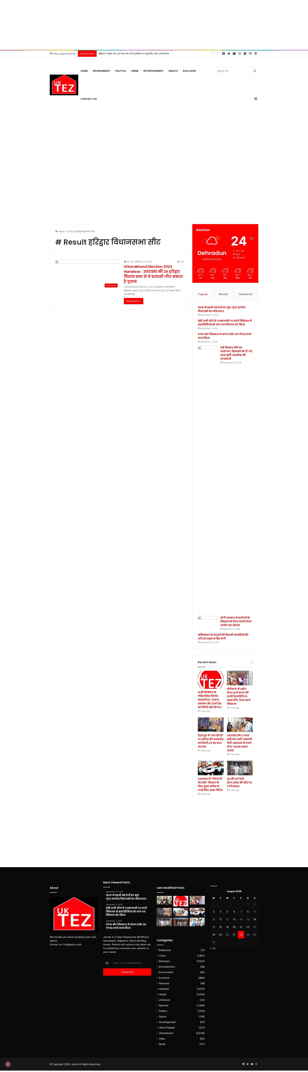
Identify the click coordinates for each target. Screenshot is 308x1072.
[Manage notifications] (8, 1064)
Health (173, 70)
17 (214, 927)
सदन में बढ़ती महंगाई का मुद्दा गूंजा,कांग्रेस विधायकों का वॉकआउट (221, 309)
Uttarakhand (166, 1033)
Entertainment (153, 70)
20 (234, 927)
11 (220, 919)
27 (234, 934)
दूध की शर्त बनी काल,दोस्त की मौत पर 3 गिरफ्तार (239, 782)
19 (227, 927)
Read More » (134, 301)
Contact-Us (89, 98)
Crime (134, 70)
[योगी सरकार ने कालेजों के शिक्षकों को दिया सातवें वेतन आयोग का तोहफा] (207, 621)
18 (220, 927)
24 (213, 934)
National (163, 1005)
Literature (164, 999)
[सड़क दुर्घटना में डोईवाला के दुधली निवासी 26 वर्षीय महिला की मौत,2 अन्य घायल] (180, 922)
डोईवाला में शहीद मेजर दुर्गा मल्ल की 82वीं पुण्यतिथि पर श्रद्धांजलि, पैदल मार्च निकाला (238, 696)
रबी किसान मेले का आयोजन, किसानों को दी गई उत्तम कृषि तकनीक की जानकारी (236, 353)
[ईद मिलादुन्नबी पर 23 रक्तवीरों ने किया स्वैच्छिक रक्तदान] (164, 900)
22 (248, 927)
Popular (203, 294)
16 (254, 919)
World (162, 1044)
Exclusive (189, 70)
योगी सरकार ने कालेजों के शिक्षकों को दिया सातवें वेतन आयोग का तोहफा (235, 621)
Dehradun (164, 961)
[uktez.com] (64, 85)
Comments (246, 294)
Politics (120, 70)
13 (234, 919)
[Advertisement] (154, 25)
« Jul (212, 948)
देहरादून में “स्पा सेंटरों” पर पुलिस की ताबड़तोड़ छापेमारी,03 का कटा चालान (211, 741)
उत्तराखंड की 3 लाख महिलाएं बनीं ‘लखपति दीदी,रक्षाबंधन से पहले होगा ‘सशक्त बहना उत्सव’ (239, 743)
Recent (223, 294)
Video (162, 1038)
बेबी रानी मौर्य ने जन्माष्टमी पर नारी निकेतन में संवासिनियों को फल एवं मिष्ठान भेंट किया (225, 322)
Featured (164, 983)
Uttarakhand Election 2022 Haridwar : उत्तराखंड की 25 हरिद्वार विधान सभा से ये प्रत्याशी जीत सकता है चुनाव (153, 274)
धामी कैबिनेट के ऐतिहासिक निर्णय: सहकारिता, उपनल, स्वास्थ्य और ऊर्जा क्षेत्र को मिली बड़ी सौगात (209, 700)
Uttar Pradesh (167, 1027)
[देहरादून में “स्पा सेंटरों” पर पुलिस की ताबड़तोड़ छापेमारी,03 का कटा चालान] (211, 724)
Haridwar (164, 988)
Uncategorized (167, 1022)
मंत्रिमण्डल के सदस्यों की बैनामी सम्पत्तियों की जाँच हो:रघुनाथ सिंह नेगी (223, 636)
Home (84, 70)
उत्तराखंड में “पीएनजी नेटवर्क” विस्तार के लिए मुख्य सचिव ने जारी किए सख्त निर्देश (210, 784)
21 (241, 927)
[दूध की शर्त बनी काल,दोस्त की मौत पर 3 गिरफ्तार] (240, 768)
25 (220, 934)
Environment (101, 70)
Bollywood (165, 950)
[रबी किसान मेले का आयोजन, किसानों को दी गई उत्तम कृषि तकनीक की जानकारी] (207, 479)
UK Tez (130, 261)
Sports (162, 1016)
